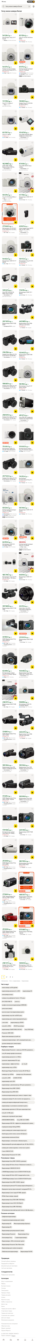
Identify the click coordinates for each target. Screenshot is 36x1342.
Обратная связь (5, 1326)
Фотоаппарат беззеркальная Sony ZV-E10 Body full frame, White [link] (26, 479)
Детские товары (5, 1317)
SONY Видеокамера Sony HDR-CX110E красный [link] (9, 932)
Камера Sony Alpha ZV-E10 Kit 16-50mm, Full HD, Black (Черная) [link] (9, 355)
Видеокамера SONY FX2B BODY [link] (9, 324)
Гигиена (3, 1288)
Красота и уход (5, 1299)
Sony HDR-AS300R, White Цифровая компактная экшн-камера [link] (26, 135)
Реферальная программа (8, 1274)
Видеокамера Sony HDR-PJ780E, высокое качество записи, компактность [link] (26, 768)
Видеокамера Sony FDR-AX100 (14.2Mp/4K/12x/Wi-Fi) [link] (9, 768)
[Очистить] (29, 6)
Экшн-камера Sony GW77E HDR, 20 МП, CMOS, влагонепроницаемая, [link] (26, 229)
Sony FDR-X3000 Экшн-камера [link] (25, 166)
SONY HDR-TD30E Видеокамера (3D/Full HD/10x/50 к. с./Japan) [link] (8, 166)
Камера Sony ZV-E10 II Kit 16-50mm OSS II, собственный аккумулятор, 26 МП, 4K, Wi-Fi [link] (26, 104)
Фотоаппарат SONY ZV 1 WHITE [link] (25, 293)
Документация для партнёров (9, 1266)
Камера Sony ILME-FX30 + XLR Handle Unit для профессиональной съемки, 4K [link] (9, 965)
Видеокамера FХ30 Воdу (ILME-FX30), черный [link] (25, 897)
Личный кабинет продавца (8, 1261)
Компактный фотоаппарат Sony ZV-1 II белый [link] (26, 69)
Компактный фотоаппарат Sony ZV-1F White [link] (9, 510)
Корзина (25, 1340)
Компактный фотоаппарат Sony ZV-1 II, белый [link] (26, 545)
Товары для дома (5, 1295)
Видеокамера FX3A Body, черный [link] (25, 932)
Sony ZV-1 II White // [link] (7, 103)
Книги (3, 1306)
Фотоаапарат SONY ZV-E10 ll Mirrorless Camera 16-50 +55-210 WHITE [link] (26, 965)
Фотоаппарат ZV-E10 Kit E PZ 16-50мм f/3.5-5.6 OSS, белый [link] (9, 229)
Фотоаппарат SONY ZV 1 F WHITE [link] (26, 197)
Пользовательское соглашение (9, 1323)
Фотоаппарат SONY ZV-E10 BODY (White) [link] (8, 545)
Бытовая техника (5, 1286)
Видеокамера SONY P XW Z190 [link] (9, 609)
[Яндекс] (13, 1336)
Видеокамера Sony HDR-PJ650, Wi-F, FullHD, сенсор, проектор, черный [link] (26, 673)
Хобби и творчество (6, 1302)
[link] (9, 987)
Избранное (18, 1340)
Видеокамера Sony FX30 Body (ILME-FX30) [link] (25, 864)
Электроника (4, 1290)
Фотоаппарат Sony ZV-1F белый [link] (8, 38)
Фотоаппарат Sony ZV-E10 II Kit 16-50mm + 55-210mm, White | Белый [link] (9, 577)
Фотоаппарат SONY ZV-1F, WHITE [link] (26, 510)
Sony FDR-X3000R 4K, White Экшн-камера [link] (8, 293)
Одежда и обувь (5, 1292)
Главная (3, 1340)
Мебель (3, 1283)
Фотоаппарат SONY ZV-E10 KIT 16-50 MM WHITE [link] (8, 449)
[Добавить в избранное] (16, 14)
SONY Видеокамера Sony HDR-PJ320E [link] (9, 734)
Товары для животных (7, 1313)
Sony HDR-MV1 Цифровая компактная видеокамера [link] (26, 418)
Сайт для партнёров (6, 1268)
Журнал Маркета (5, 1330)
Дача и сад (4, 1304)
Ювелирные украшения (7, 1320)
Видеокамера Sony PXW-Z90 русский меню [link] (25, 734)
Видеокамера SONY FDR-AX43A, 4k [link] (26, 355)
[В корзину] (16, 31)
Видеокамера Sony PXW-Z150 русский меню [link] (25, 324)
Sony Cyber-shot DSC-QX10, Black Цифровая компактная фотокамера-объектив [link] (26, 609)
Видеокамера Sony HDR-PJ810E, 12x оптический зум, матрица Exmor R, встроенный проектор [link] (25, 799)
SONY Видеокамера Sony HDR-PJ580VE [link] (9, 639)
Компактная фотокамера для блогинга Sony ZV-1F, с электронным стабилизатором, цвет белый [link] (9, 69)
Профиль (32, 1340)
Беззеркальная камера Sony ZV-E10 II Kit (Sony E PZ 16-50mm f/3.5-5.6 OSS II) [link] (26, 449)
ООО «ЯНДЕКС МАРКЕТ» (12, 1333)
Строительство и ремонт (7, 1315)
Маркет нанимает (6, 1328)
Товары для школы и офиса (8, 1308)
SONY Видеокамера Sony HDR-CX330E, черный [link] (9, 798)
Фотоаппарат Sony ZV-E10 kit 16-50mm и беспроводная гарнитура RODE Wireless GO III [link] (26, 261)
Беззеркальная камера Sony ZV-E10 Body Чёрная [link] (9, 673)
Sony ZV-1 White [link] (6, 134)
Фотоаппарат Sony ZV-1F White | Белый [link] (25, 386)
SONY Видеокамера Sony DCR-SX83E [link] (9, 863)
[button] (34, 6)
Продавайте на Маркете (7, 1263)
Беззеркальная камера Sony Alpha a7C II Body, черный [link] (8, 832)
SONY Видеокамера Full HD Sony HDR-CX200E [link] (8, 897)
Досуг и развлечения (7, 1281)
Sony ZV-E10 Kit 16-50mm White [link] (26, 38)
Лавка (10, 1340)
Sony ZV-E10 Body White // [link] (9, 197)
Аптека (3, 1297)
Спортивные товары (6, 1311)
